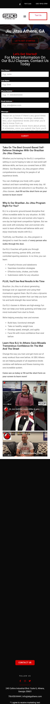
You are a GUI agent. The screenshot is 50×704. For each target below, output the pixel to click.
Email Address (7, 101)
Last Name (5, 81)
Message (5, 111)
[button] (25, 16)
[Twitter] (24, 4)
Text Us (38, 15)
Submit (25, 136)
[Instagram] (30, 4)
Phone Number (7, 91)
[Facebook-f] (19, 4)
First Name (6, 70)
